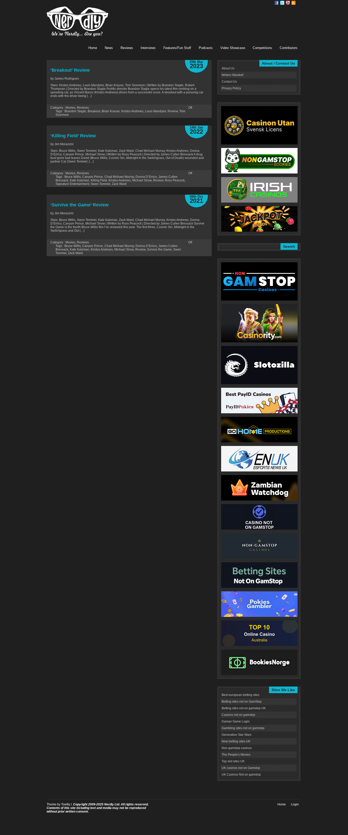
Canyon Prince (92, 177)
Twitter (282, 3)
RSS (293, 3)
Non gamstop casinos (237, 748)
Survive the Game (159, 249)
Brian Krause (111, 111)
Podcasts (206, 48)
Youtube (288, 3)
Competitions (262, 48)
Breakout (94, 111)
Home (92, 48)
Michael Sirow (142, 180)
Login (295, 804)
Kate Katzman (79, 180)
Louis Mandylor (155, 111)
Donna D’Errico (146, 177)
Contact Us (229, 81)
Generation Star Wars (236, 735)
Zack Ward (119, 184)
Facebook (277, 3)
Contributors (289, 48)
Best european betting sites (240, 695)
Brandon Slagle (75, 111)
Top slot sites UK (233, 761)
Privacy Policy (231, 88)
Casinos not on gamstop (238, 715)
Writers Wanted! (233, 75)
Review (173, 111)
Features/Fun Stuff (177, 48)
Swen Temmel (100, 184)
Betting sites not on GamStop (242, 701)
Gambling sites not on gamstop (243, 728)
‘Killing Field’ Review (73, 135)
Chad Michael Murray (119, 177)
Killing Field (99, 180)
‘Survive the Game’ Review (79, 204)
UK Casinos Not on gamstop (241, 774)
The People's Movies (236, 754)
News (109, 48)
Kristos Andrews (132, 111)
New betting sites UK (236, 741)
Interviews (148, 48)
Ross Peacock (175, 180)
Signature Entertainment (72, 184)
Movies (70, 107)
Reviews (127, 48)
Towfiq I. (66, 804)
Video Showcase (232, 48)
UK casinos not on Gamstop (241, 768)
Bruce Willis (72, 177)
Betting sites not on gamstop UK (244, 708)
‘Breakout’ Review (70, 70)
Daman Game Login (236, 721)
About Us (228, 68)
